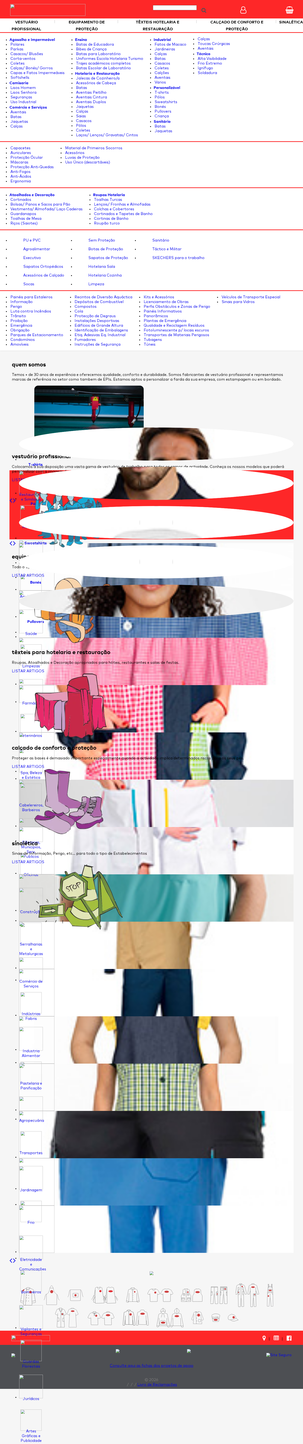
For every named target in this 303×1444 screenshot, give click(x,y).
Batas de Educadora (94, 44)
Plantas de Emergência (164, 321)
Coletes (17, 63)
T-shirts (161, 92)
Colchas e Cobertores (113, 209)
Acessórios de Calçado (43, 275)
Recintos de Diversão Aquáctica (103, 297)
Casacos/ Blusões (26, 54)
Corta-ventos (22, 59)
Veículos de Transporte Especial (250, 297)
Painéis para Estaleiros (31, 297)
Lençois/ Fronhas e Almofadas (122, 204)
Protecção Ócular (26, 157)
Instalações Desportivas (96, 321)
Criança (161, 116)
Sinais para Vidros (238, 302)
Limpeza (95, 284)
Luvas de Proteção (82, 157)
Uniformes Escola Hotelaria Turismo (109, 59)
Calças (16, 126)
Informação (21, 302)
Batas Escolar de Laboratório (103, 68)
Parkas (16, 49)
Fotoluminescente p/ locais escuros (176, 330)
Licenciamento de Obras (166, 302)
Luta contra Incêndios (30, 311)
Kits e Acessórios (158, 297)
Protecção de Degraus (95, 316)
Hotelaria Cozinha (104, 275)
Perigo (15, 306)
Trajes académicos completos (103, 63)
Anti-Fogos (20, 172)
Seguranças (20, 97)
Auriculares (20, 153)
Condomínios (22, 340)
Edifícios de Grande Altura (98, 325)
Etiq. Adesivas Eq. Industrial (99, 335)
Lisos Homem (22, 88)
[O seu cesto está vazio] (289, 9)
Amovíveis (19, 344)
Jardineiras (164, 49)
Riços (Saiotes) (23, 223)
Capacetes (20, 148)
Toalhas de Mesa (25, 218)
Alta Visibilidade (212, 59)
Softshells (19, 77)
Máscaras (18, 162)
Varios (160, 82)
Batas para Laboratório (98, 54)
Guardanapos (22, 214)
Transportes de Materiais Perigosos (176, 335)
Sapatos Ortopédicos (42, 267)
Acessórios (74, 153)
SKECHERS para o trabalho (178, 258)
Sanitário (160, 240)
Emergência (20, 325)
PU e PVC (31, 240)
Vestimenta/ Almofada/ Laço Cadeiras (46, 209)
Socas (28, 284)
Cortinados (20, 200)
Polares (16, 44)
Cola (78, 311)
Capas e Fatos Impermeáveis (37, 73)
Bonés (160, 107)
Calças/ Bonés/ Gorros (31, 68)
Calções (161, 73)
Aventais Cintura (91, 97)
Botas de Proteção (105, 249)
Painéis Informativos (162, 311)
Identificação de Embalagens (101, 330)
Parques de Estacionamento (36, 335)
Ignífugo (205, 68)
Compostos (85, 306)
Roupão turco (106, 223)
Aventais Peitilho (91, 92)
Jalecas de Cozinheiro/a (97, 78)
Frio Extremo (209, 63)
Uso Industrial (22, 102)
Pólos (80, 126)
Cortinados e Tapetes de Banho (123, 214)
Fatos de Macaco (170, 44)
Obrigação (19, 330)
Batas (15, 117)
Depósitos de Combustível (99, 302)
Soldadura (207, 73)
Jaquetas (18, 121)
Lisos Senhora (22, 92)
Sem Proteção (101, 240)
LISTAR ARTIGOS (28, 575)
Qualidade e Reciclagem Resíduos (174, 325)
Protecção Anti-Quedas (31, 167)
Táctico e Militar (166, 249)
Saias (80, 116)
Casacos (83, 121)
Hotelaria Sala (101, 267)
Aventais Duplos (90, 102)
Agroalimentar (36, 249)
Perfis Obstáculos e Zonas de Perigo (176, 306)
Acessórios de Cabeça (95, 83)
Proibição (18, 321)
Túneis (149, 344)
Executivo (31, 258)
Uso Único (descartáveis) (87, 162)
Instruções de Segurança (97, 344)
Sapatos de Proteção (107, 258)
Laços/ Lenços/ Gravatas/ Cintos (106, 135)
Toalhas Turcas (107, 200)
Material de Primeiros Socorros (93, 148)
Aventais (17, 112)
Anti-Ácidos (20, 176)
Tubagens (152, 340)
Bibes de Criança (91, 49)
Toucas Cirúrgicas (213, 44)
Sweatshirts (165, 102)
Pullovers (162, 111)
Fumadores (85, 340)
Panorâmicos (155, 316)
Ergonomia (20, 181)
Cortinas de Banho (111, 218)
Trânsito (17, 316)
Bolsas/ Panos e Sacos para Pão (39, 204)
